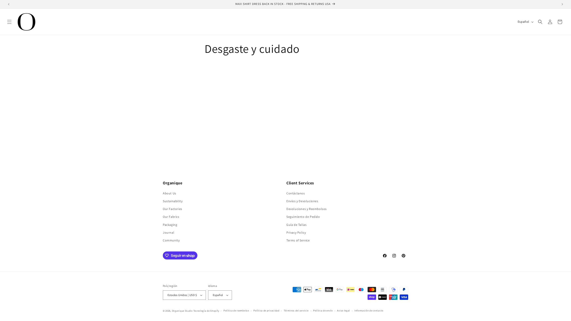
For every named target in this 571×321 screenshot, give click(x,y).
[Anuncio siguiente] (562, 4)
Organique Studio (182, 310)
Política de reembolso (236, 310)
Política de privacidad (266, 310)
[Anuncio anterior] (9, 4)
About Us (169, 193)
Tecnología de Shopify (206, 310)
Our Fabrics (171, 217)
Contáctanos (295, 193)
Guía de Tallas (296, 225)
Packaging (170, 225)
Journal (168, 232)
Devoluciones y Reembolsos (306, 209)
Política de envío (323, 310)
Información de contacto (368, 310)
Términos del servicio (296, 310)
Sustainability (172, 201)
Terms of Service (298, 240)
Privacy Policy (296, 232)
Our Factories (172, 209)
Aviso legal (343, 310)
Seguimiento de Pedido (303, 217)
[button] (9, 22)
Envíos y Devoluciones (302, 201)
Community (171, 240)
